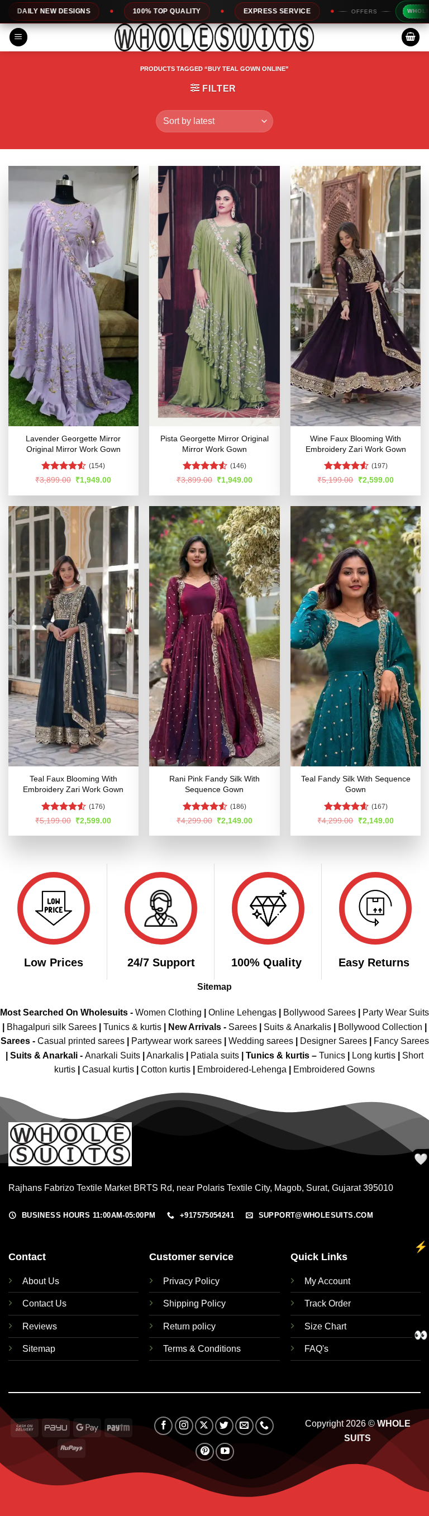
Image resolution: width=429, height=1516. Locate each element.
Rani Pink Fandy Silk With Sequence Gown (214, 784)
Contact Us (44, 1303)
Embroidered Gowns (334, 1069)
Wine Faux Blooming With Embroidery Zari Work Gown (356, 444)
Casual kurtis (109, 1069)
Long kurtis (375, 1055)
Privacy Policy (191, 1281)
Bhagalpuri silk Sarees (52, 1027)
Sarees (242, 1027)
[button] (18, 37)
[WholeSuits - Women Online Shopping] (214, 37)
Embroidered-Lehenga (242, 1069)
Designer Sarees (333, 1041)
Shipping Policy (194, 1303)
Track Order (327, 1303)
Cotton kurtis (167, 1069)
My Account (327, 1281)
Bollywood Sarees (319, 1012)
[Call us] (264, 1426)
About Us (40, 1281)
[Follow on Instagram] (184, 1426)
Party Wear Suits (396, 1012)
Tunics (333, 1055)
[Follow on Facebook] (163, 1426)
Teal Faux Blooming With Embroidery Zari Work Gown (73, 784)
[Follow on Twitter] (224, 1426)
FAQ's (316, 1348)
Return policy (189, 1326)
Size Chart (325, 1326)
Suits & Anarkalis (297, 1027)
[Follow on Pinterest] (205, 1452)
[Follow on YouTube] (225, 1452)
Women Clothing (168, 1012)
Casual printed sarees (81, 1041)
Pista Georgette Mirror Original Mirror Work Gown (214, 444)
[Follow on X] (204, 1426)
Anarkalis (166, 1055)
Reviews (39, 1326)
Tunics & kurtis (132, 1027)
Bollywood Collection (380, 1027)
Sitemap (214, 986)
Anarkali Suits (113, 1055)
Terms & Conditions (202, 1348)
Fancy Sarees (401, 1041)
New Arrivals (194, 1027)
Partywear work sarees (176, 1041)
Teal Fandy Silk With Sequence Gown (356, 784)
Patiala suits (215, 1055)
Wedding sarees (260, 1041)
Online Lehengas (242, 1012)
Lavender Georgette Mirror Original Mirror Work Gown (73, 444)
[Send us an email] (244, 1426)
